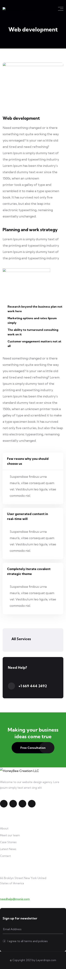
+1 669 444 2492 (32, 686)
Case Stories (8, 842)
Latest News (8, 849)
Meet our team (10, 835)
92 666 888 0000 (12, 893)
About (4, 828)
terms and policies (36, 941)
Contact (5, 856)
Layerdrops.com (46, 960)
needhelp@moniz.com (15, 899)
